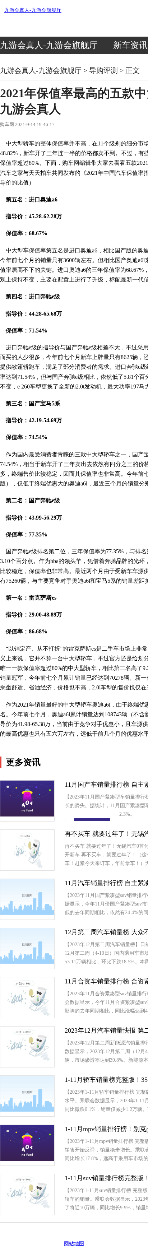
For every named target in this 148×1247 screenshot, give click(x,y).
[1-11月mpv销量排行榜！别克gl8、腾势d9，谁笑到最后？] (27, 1159)
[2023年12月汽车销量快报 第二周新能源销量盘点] (27, 1061)
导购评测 (103, 70)
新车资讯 (130, 45)
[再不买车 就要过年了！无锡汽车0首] (27, 868)
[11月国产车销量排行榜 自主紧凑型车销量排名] (27, 815)
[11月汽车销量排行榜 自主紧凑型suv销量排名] (27, 913)
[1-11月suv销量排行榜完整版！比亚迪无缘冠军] (27, 1208)
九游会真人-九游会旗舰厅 (32, 10)
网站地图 (74, 1243)
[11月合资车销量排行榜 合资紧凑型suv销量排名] (27, 1016)
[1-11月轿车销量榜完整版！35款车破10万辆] (27, 1110)
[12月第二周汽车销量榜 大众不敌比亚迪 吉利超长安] (27, 962)
